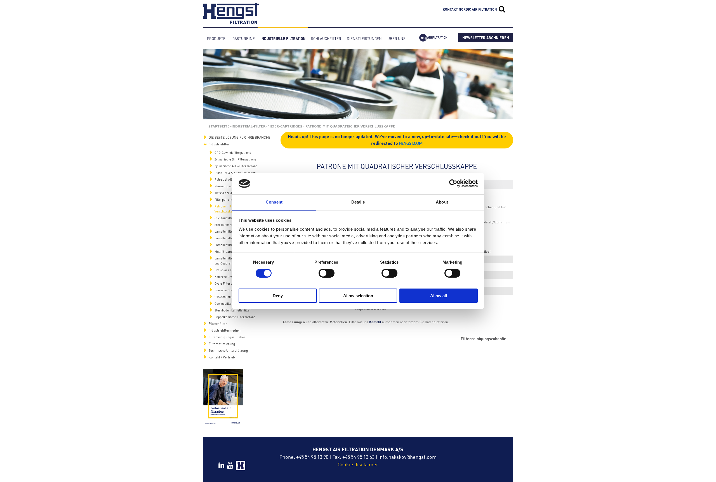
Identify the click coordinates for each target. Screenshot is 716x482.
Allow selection (358, 295)
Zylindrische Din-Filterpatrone (235, 159)
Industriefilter (219, 144)
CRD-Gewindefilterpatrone (233, 153)
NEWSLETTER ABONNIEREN (485, 37)
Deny (278, 295)
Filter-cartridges (284, 126)
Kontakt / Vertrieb (222, 357)
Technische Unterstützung (228, 350)
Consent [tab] (274, 202)
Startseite (219, 126)
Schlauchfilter (326, 38)
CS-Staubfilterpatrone (230, 218)
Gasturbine (243, 38)
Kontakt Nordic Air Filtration (470, 9)
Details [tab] (358, 202)
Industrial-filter (248, 126)
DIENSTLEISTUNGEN (364, 38)
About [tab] (442, 202)
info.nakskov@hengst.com (407, 456)
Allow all (438, 295)
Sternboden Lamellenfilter (233, 310)
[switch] (327, 273)
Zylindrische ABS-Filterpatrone (236, 166)
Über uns (396, 38)
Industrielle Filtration (282, 38)
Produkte (216, 38)
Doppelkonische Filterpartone (235, 317)
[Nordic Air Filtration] (231, 21)
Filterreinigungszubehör (483, 338)
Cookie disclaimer (358, 464)
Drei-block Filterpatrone (231, 270)
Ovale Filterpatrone (228, 283)
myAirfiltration (433, 38)
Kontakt (375, 322)
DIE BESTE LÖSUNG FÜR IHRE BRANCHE (239, 137)
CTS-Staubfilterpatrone (231, 297)
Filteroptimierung (222, 344)
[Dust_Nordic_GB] (223, 397)
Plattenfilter (218, 324)
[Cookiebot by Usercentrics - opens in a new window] (453, 183)
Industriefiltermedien (225, 330)
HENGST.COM (411, 144)
